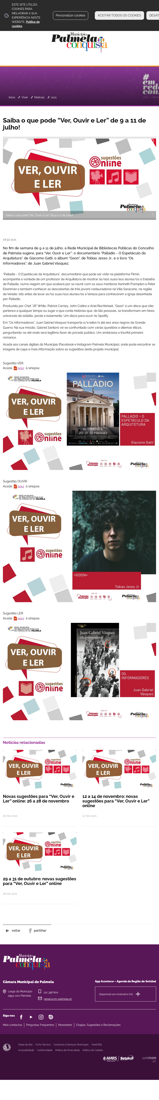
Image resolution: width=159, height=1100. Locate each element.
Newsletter (65, 1024)
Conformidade (44, 1050)
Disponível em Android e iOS (116, 994)
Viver (25, 97)
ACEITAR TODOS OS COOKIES (119, 15)
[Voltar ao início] (79, 43)
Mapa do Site (25, 1044)
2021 (54, 97)
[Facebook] (21, 1017)
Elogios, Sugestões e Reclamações (98, 1024)
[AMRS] (139, 1066)
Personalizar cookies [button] (70, 15)
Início (12, 97)
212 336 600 (51, 992)
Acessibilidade (7, 1047)
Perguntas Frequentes (40, 1024)
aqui (21, 368)
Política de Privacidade (67, 1050)
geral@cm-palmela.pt (58, 999)
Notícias (39, 97)
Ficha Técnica (43, 1044)
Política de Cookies (93, 1050)
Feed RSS (97, 1044)
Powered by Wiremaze (149, 1059)
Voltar (16, 930)
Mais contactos (12, 1024)
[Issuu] (51, 1017)
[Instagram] (41, 1017)
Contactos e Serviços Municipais (71, 1044)
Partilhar (40, 930)
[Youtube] (31, 1017)
